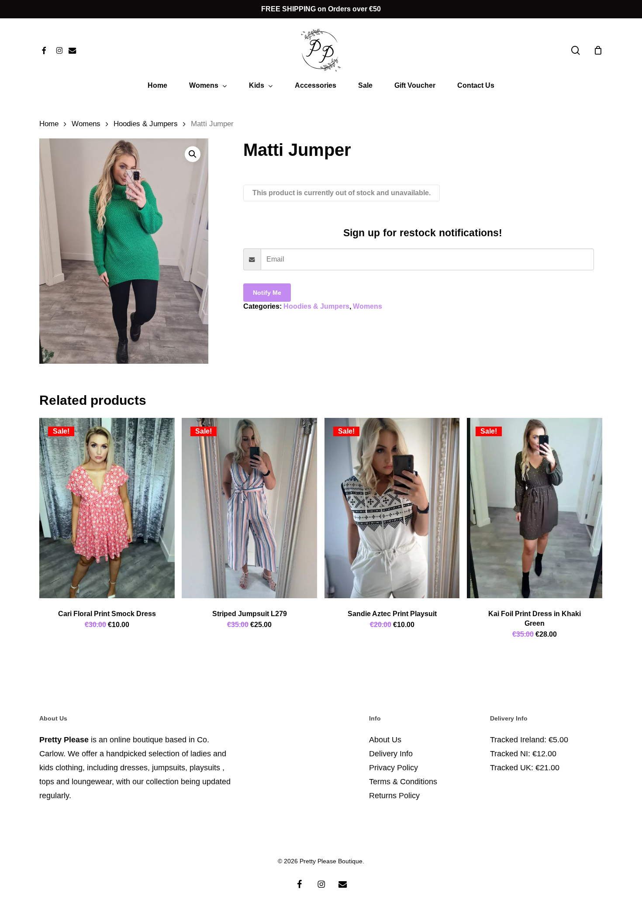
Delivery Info (391, 753)
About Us (385, 739)
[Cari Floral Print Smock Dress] (107, 508)
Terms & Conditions (403, 781)
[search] (575, 50)
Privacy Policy (393, 767)
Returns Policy (394, 795)
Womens (86, 124)
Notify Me (267, 292)
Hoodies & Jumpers (146, 124)
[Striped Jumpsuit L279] (249, 508)
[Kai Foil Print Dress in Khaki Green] (534, 508)
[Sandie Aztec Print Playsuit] (392, 508)
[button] (192, 154)
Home (49, 124)
